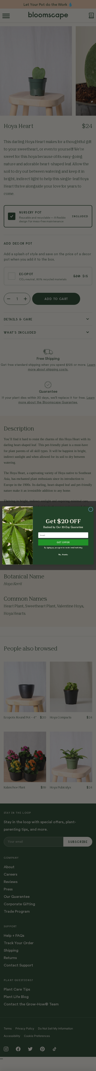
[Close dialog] (91, 509)
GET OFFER (63, 542)
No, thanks (63, 554)
